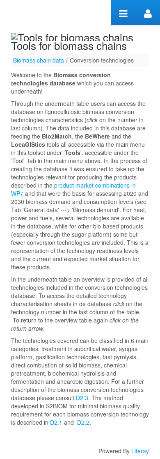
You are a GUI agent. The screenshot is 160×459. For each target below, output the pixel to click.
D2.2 (83, 422)
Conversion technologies (102, 60)
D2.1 (56, 422)
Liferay (140, 451)
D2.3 (82, 398)
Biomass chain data (38, 60)
